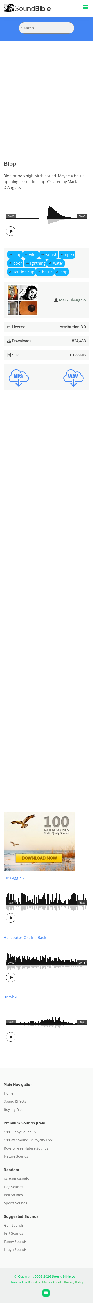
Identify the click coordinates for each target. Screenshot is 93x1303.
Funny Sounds (15, 1241)
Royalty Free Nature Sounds (26, 1148)
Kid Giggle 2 (14, 878)
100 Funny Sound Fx (20, 1132)
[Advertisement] (46, 89)
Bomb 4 (10, 997)
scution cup (23, 271)
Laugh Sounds (15, 1249)
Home (8, 1093)
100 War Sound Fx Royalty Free (28, 1140)
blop (17, 254)
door (17, 263)
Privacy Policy (73, 1282)
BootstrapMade (39, 1282)
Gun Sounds (14, 1225)
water (58, 263)
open (69, 254)
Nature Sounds (16, 1156)
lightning (38, 263)
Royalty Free (13, 1109)
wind (33, 254)
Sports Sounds (15, 1203)
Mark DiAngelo (72, 300)
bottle (47, 271)
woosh (51, 254)
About (56, 1282)
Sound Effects (15, 1101)
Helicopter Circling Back (25, 937)
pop (63, 271)
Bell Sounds (13, 1195)
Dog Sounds (13, 1187)
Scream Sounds (16, 1178)
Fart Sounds (13, 1233)
